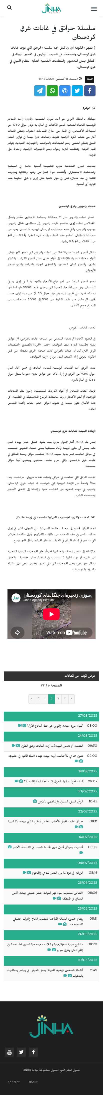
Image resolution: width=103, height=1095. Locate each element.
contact (14, 1083)
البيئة (90, 79)
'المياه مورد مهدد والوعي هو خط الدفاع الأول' (55, 726)
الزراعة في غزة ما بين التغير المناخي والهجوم (57, 873)
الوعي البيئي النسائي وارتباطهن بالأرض (60, 802)
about (33, 1083)
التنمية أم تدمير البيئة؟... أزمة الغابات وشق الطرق (52, 746)
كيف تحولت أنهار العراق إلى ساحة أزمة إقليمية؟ (53, 782)
